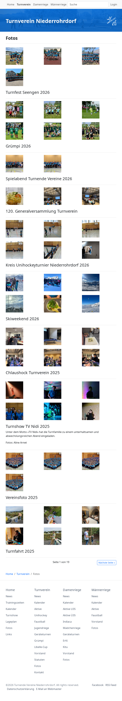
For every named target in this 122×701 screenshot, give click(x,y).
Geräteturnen (42, 634)
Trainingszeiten (15, 602)
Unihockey (40, 615)
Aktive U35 (69, 609)
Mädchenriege (71, 628)
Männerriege (58, 4)
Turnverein (24, 4)
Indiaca (67, 621)
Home (10, 4)
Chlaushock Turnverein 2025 (33, 372)
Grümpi (39, 640)
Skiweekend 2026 (22, 318)
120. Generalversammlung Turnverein (42, 211)
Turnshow (12, 615)
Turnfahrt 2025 (20, 551)
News (9, 596)
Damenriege (40, 4)
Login (113, 4)
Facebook (98, 685)
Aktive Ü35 (69, 615)
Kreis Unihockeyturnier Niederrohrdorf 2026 (47, 265)
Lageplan (11, 621)
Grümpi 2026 (18, 146)
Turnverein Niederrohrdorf (41, 21)
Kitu (65, 647)
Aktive (38, 609)
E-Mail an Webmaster (49, 689)
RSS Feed (110, 685)
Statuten (39, 659)
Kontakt (39, 672)
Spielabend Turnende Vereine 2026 (39, 178)
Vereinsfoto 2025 (22, 497)
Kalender (11, 609)
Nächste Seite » (106, 562)
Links (9, 634)
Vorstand (39, 653)
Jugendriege (41, 628)
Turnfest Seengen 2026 (28, 92)
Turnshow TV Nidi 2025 (28, 426)
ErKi (65, 640)
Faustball (39, 621)
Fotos (9, 628)
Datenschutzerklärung (20, 689)
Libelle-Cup (40, 647)
